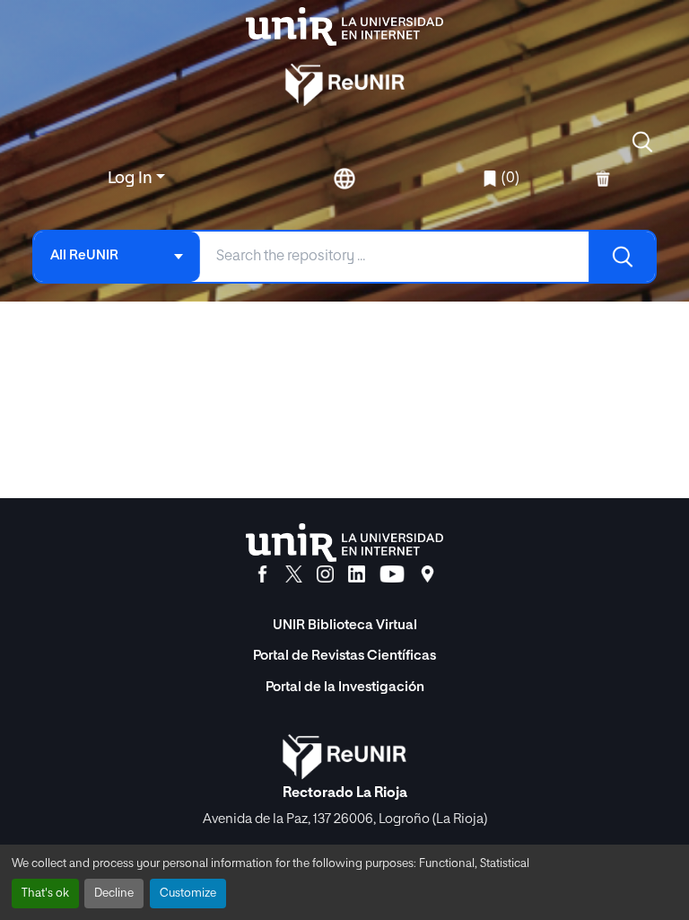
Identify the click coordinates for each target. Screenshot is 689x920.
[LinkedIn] (356, 574)
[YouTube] (392, 574)
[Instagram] (325, 574)
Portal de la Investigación (345, 687)
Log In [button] (132, 179)
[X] (293, 574)
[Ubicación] (427, 574)
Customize (188, 893)
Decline (114, 893)
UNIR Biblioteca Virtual (345, 625)
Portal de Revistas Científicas (344, 655)
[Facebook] (262, 574)
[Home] (344, 26)
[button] (642, 142)
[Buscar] (622, 257)
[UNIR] (344, 542)
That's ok (45, 893)
